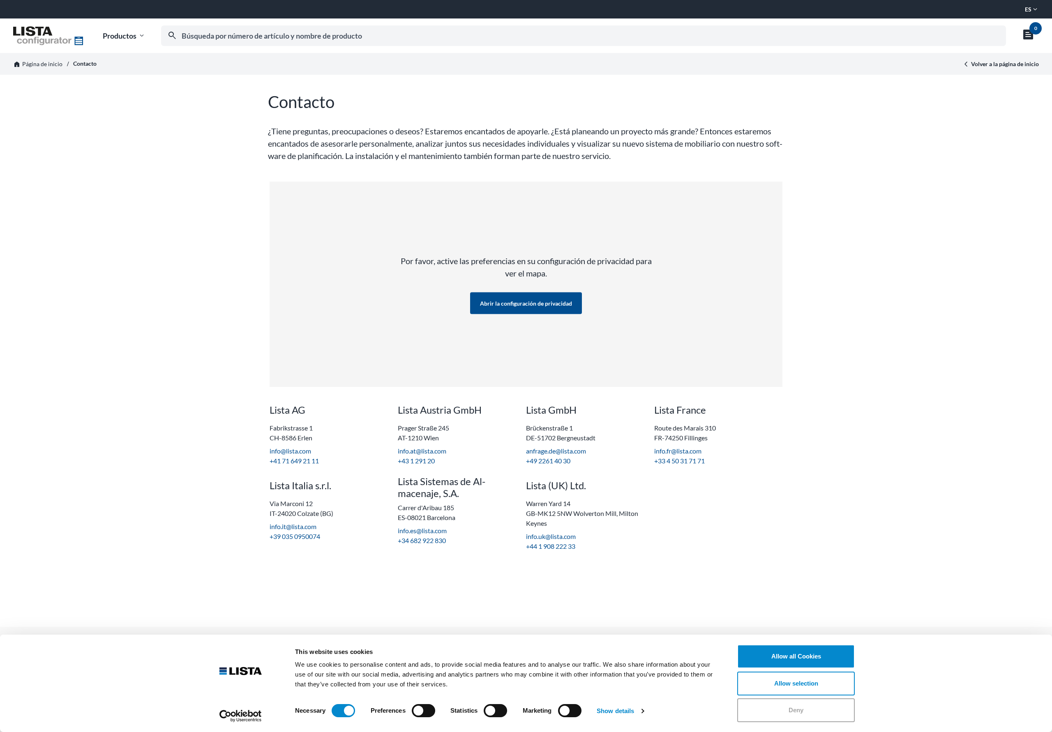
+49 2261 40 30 (548, 461)
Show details (615, 710)
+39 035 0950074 (295, 536)
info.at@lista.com (422, 451)
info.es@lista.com (422, 530)
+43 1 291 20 (416, 461)
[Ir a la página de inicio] (48, 35)
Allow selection (796, 683)
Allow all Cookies (796, 656)
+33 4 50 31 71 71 (679, 461)
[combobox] (583, 35)
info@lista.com (290, 451)
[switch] (423, 710)
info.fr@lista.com (677, 451)
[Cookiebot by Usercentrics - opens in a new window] (241, 716)
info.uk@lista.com (551, 536)
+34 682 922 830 (422, 540)
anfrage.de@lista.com (556, 451)
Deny (796, 710)
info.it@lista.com (293, 526)
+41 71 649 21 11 (294, 461)
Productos (124, 36)
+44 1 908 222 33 (550, 546)
